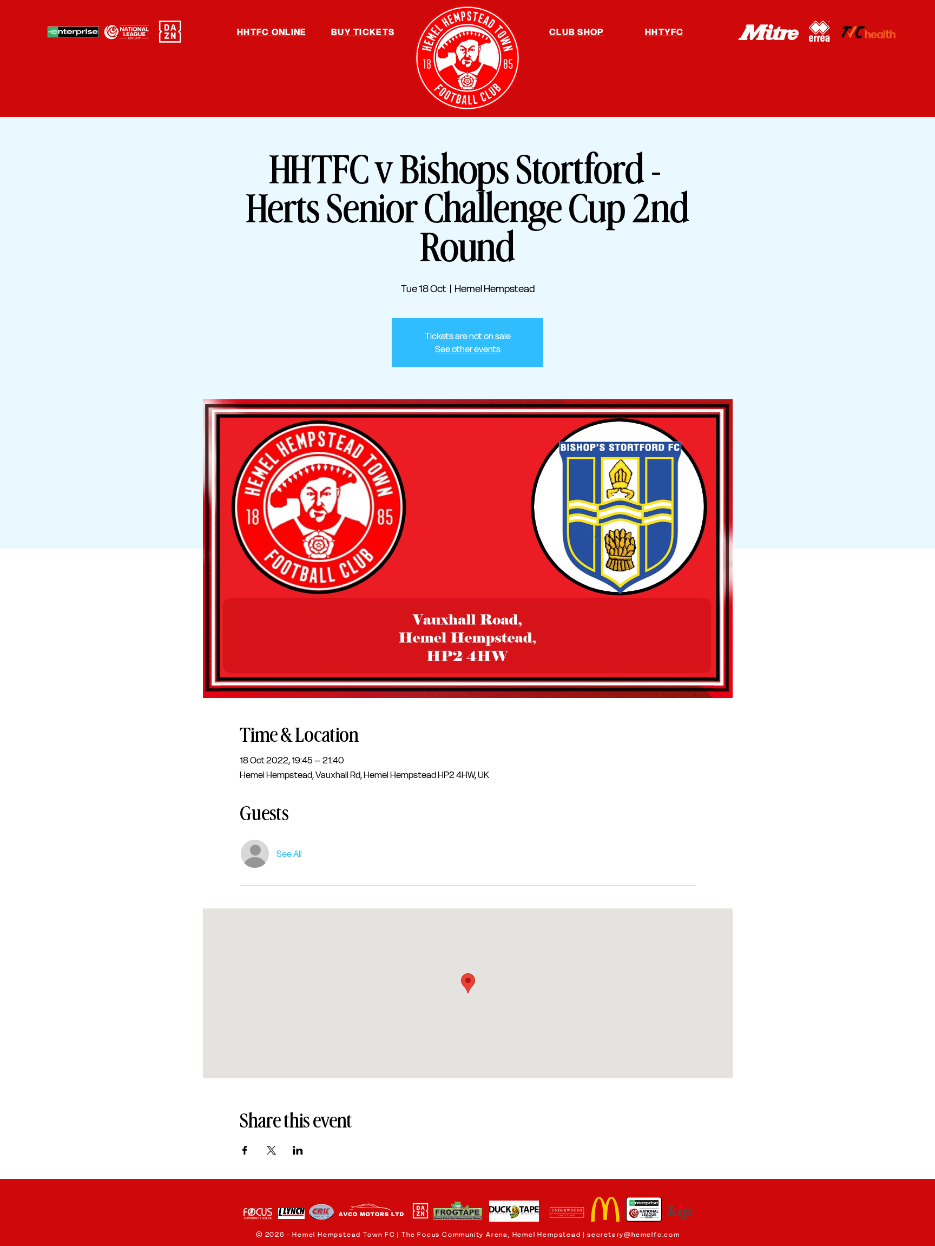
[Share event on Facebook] (245, 1150)
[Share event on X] (271, 1150)
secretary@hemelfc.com (633, 1234)
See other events (468, 349)
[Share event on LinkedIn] (298, 1150)
